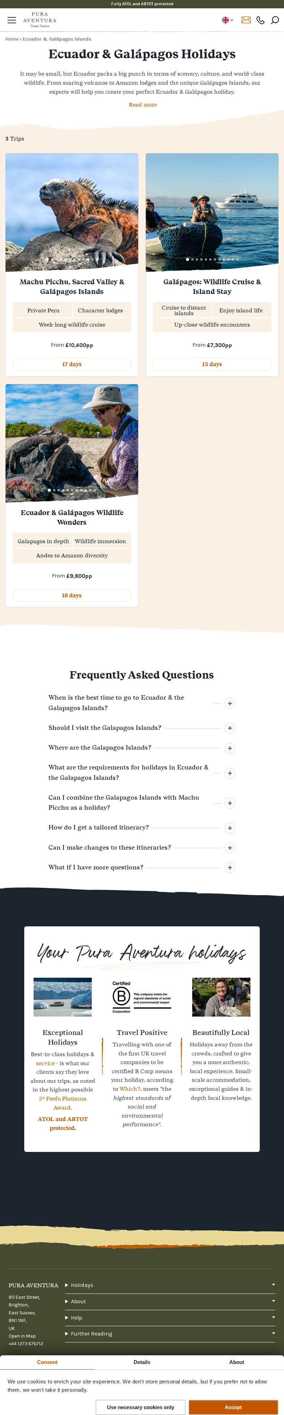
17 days (72, 364)
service (45, 1063)
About (78, 1301)
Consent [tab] (47, 1362)
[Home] (39, 20)
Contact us (246, 20)
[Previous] (13, 213)
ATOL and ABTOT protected (63, 1123)
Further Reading (91, 1334)
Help (76, 1318)
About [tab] (237, 1362)
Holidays (82, 1285)
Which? (129, 1089)
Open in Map (22, 1336)
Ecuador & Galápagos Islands (57, 39)
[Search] (275, 20)
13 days (212, 364)
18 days (72, 595)
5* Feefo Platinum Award (63, 1103)
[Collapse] (230, 703)
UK (227, 20)
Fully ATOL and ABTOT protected (142, 3)
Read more (143, 104)
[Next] (130, 213)
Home (11, 39)
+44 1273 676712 (260, 20)
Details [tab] (142, 1362)
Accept (233, 1407)
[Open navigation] (12, 20)
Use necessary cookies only (140, 1407)
